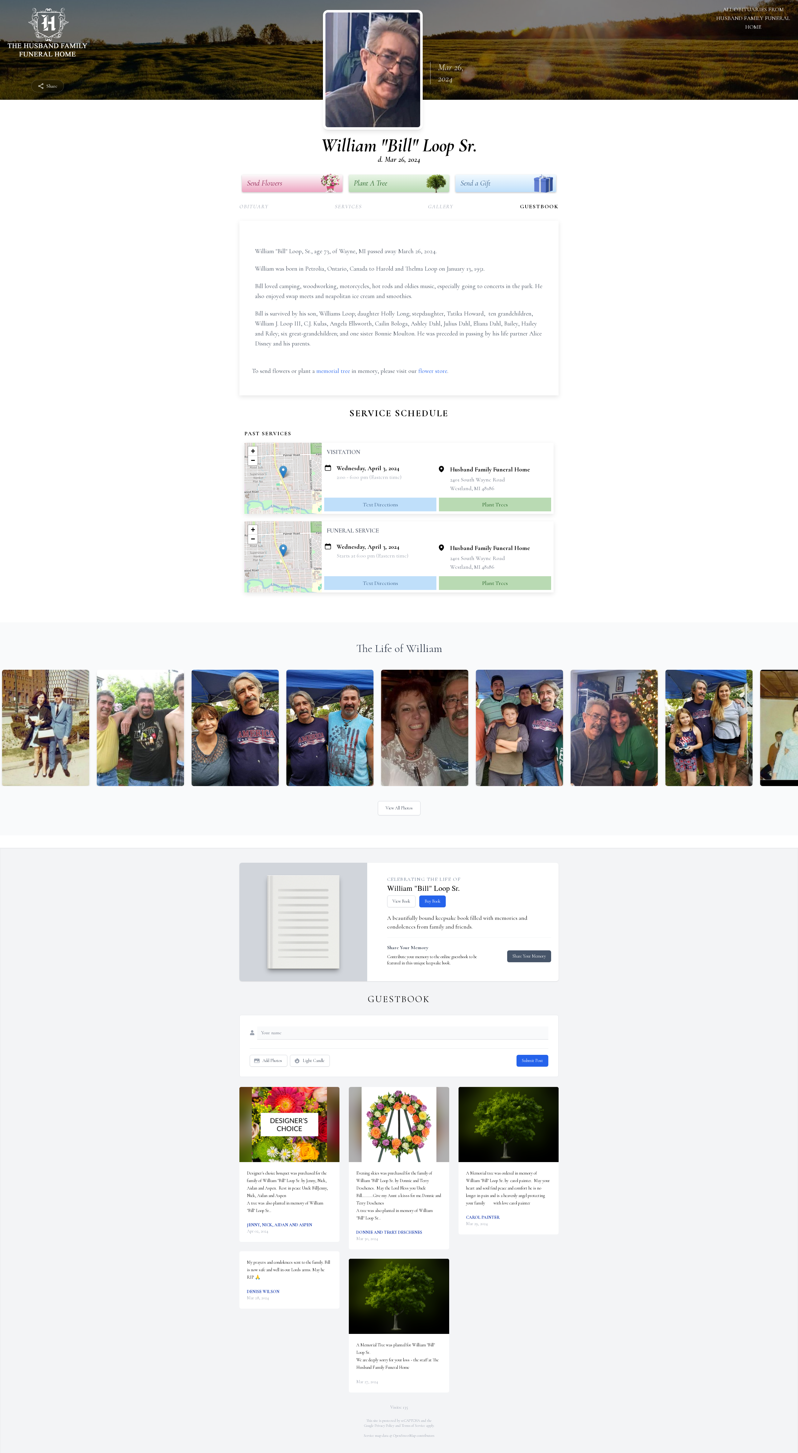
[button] (283, 472)
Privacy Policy (384, 1425)
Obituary (253, 206)
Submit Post (532, 1060)
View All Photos (399, 808)
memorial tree (333, 371)
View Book (401, 901)
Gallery (441, 206)
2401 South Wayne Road (477, 479)
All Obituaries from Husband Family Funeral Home (753, 18)
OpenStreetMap (404, 1435)
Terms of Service (413, 1425)
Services (348, 206)
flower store (432, 371)
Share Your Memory (529, 956)
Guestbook (539, 206)
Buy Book (432, 901)
